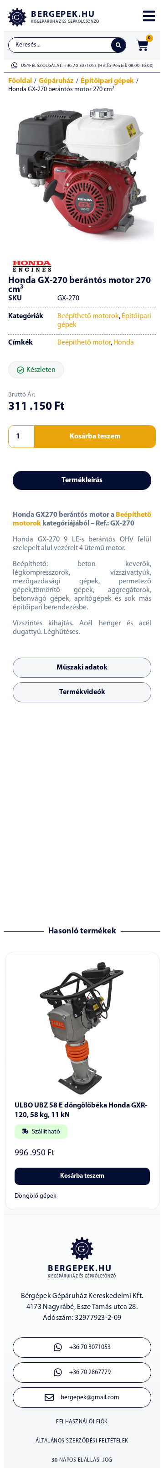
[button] (36, 369)
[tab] (82, 480)
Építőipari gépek (107, 81)
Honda (123, 342)
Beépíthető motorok (88, 316)
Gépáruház (56, 81)
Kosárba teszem (95, 436)
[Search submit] (118, 45)
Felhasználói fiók (82, 1422)
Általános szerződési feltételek (82, 1441)
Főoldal (20, 81)
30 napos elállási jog (82, 1460)
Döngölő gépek (35, 1196)
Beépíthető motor (84, 342)
